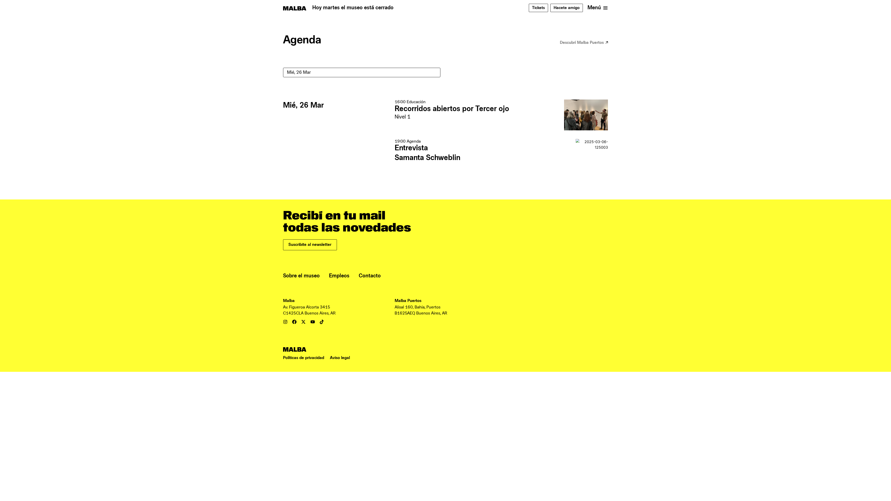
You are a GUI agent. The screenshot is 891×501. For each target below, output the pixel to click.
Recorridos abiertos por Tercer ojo (452, 108)
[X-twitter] (303, 322)
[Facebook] (294, 322)
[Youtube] (312, 322)
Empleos (339, 275)
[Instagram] (285, 322)
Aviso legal (340, 358)
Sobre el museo (301, 275)
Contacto (370, 275)
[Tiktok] (322, 322)
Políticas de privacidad (303, 358)
